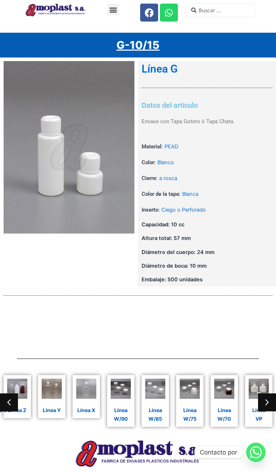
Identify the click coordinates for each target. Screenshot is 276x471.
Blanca (190, 194)
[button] (113, 9)
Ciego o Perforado (183, 210)
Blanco (165, 162)
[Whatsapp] (256, 452)
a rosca (168, 178)
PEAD (171, 146)
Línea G (160, 69)
